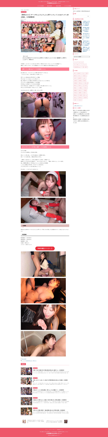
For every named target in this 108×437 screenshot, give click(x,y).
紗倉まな (75, 85)
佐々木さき (85, 85)
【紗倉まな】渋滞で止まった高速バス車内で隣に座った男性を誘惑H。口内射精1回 (49, 399)
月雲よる (85, 87)
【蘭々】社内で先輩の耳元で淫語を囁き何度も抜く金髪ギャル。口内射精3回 (48, 370)
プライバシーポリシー (52, 429)
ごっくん (23, 360)
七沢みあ (75, 92)
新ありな (84, 75)
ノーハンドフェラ (83, 64)
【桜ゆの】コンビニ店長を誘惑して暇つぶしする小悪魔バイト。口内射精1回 (48, 390)
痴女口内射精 (49, 5)
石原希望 (79, 78)
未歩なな (75, 97)
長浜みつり (80, 90)
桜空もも (80, 85)
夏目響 (85, 90)
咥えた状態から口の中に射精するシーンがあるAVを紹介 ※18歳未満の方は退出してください (54, 431)
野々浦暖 (80, 95)
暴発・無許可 (85, 67)
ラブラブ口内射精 (40, 5)
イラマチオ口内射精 (67, 5)
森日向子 (85, 97)
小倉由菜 (75, 80)
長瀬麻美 (75, 90)
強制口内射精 (58, 5)
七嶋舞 (80, 92)
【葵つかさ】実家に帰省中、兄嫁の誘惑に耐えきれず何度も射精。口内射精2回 (49, 410)
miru (83, 73)
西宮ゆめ (75, 95)
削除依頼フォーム (60, 429)
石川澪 (75, 78)
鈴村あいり (76, 87)
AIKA (75, 73)
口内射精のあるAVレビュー (54, 3)
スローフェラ (81, 62)
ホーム (46, 429)
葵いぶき (80, 75)
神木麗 (84, 80)
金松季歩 (80, 80)
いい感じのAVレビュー (77, 105)
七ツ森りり (84, 92)
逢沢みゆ (75, 75)
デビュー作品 (76, 64)
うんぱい (84, 78)
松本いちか (85, 95)
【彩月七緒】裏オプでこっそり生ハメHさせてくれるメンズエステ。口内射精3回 (86, 36)
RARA (87, 73)
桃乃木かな (80, 97)
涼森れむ (80, 87)
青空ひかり (35, 360)
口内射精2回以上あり (28, 360)
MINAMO (79, 73)
